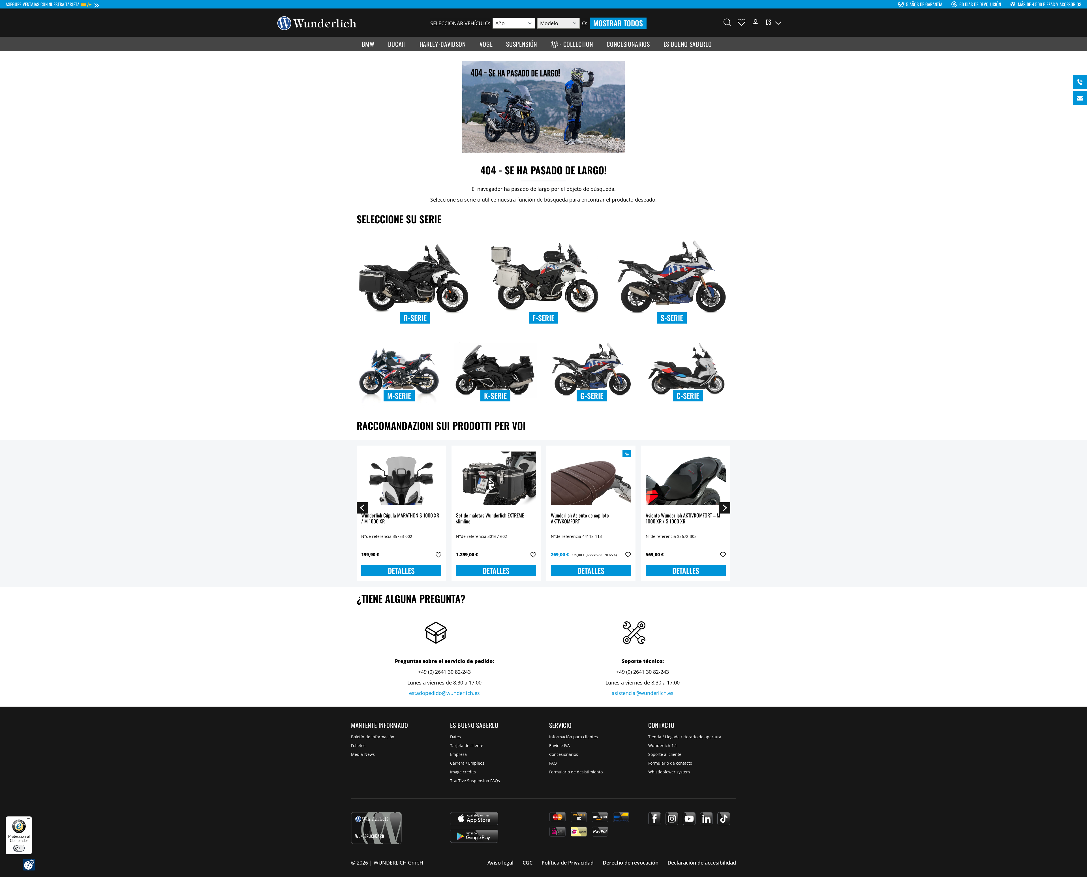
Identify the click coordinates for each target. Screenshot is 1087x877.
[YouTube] (689, 818)
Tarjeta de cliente (466, 745)
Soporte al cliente (664, 754)
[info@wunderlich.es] (1080, 98)
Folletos (358, 745)
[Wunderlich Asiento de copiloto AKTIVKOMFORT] (591, 478)
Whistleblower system (669, 772)
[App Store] (474, 818)
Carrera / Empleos (467, 763)
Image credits (463, 772)
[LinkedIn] (706, 818)
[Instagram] (672, 818)
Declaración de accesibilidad (701, 862)
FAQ (553, 763)
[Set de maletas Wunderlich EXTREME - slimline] (496, 478)
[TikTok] (723, 818)
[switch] (19, 848)
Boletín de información (372, 736)
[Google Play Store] (474, 836)
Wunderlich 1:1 (662, 745)
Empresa (458, 754)
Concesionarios (563, 754)
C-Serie (688, 395)
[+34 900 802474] (1080, 82)
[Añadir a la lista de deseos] (438, 555)
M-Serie (399, 395)
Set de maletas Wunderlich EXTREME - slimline (491, 518)
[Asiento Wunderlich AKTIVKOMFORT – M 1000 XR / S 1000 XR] (686, 478)
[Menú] (28, 819)
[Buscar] (727, 22)
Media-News (363, 754)
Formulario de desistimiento (576, 772)
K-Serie (495, 395)
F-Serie (543, 317)
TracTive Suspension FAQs (475, 780)
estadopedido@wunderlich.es (444, 693)
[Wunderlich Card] (376, 828)
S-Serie (672, 317)
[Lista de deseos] (741, 22)
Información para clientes (573, 736)
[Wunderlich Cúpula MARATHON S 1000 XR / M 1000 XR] (401, 478)
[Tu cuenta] (755, 22)
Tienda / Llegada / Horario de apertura (684, 736)
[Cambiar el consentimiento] (29, 864)
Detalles (401, 570)
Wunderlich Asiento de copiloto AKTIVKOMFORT (580, 518)
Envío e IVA (559, 745)
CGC (527, 862)
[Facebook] (654, 818)
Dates (455, 736)
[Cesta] (806, 22)
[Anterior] (362, 507)
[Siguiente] (724, 507)
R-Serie (415, 317)
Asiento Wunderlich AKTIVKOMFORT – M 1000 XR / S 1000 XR (683, 518)
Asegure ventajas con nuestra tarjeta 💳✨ (49, 4)
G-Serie (591, 395)
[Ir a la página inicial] (317, 22)
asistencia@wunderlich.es (642, 693)
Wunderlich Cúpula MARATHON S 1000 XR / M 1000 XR (400, 518)
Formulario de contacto (670, 763)
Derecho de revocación (630, 862)
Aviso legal (500, 862)
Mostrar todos (618, 23)
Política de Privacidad (568, 862)
